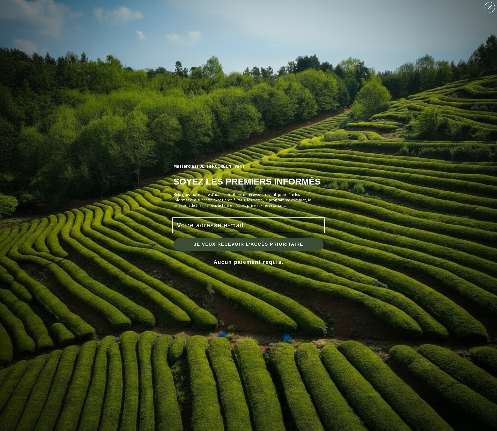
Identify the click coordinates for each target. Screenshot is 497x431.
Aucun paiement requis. (249, 262)
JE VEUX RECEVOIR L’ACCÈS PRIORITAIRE (248, 244)
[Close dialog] (489, 7)
